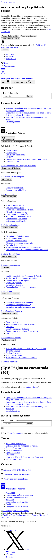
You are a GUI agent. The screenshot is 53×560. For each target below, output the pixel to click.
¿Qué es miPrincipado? (15, 205)
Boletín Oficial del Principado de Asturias (22, 446)
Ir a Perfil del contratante (10, 254)
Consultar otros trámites (15, 188)
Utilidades (10, 455)
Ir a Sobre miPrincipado (10, 225)
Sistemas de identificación (16, 221)
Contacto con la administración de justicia (22, 331)
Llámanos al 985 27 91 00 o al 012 (17, 470)
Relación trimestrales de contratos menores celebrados (27, 250)
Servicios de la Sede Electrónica (18, 216)
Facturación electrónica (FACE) (18, 305)
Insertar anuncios (12, 161)
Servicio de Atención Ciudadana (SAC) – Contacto (26, 349)
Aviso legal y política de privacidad (19, 495)
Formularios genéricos (14, 285)
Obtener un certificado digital (17, 280)
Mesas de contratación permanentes (19, 243)
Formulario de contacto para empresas (20, 307)
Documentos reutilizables (16, 190)
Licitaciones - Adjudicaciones (17, 236)
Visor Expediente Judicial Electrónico (20, 324)
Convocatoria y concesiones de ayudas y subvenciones (27, 159)
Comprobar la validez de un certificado (21, 287)
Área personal (9, 66)
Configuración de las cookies (17, 506)
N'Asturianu (8, 63)
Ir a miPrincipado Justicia (11, 337)
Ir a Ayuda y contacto (9, 362)
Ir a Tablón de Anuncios (10, 265)
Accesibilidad (11, 493)
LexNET (9, 333)
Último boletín (11, 150)
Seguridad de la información (17, 214)
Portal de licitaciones (14, 238)
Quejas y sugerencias (14, 283)
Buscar (29, 96)
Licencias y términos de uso (16, 212)
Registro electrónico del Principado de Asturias (24, 276)
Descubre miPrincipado (15, 207)
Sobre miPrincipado (13, 448)
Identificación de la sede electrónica (20, 210)
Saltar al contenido (8, 2)
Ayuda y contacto (13, 452)
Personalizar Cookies (28, 36)
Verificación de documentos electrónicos (21, 278)
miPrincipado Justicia (14, 459)
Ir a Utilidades (6, 291)
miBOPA (9, 157)
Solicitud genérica (13, 122)
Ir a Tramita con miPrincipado (12, 177)
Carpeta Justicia (12, 322)
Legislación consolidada (15, 155)
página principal (32, 387)
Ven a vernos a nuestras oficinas (15, 479)
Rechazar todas (10, 39)
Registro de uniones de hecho (17, 329)
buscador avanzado (16, 433)
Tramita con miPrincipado (16, 444)
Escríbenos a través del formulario (16, 474)
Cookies (9, 504)
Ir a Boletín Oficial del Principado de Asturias (18, 166)
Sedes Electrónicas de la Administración (21, 357)
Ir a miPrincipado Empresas (11, 311)
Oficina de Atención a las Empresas (20, 302)
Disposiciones (11, 152)
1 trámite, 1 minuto (13, 351)
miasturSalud (11, 59)
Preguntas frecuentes (14, 355)
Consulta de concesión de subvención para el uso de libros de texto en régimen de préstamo (28, 114)
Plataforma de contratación (16, 241)
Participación (11, 56)
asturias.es (10, 54)
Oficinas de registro (13, 353)
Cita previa (10, 327)
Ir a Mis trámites (7, 194)
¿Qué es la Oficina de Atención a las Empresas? (24, 457)
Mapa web (10, 500)
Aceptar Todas (10, 36)
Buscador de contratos (14, 245)
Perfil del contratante (14, 450)
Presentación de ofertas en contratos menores (23, 247)
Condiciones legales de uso (16, 219)
